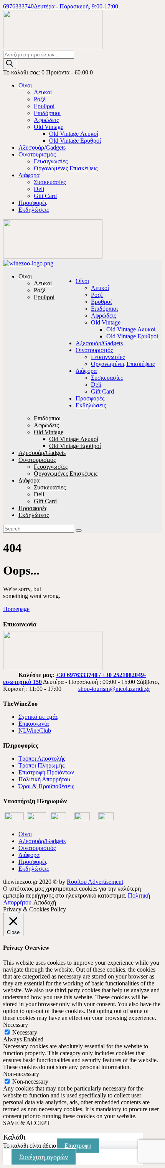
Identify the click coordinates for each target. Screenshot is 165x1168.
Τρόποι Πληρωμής (41, 765)
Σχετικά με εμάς (38, 716)
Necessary (24, 1032)
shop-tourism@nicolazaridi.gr (114, 688)
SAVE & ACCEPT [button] (26, 1123)
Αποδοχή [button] (44, 902)
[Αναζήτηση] (9, 64)
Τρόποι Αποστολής (41, 758)
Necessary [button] (15, 1024)
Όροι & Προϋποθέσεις (46, 786)
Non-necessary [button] (21, 1074)
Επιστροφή (77, 1145)
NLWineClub (34, 730)
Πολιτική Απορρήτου (44, 779)
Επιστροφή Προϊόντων (46, 772)
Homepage (16, 609)
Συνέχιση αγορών (43, 1157)
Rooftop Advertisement (95, 881)
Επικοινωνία (33, 723)
